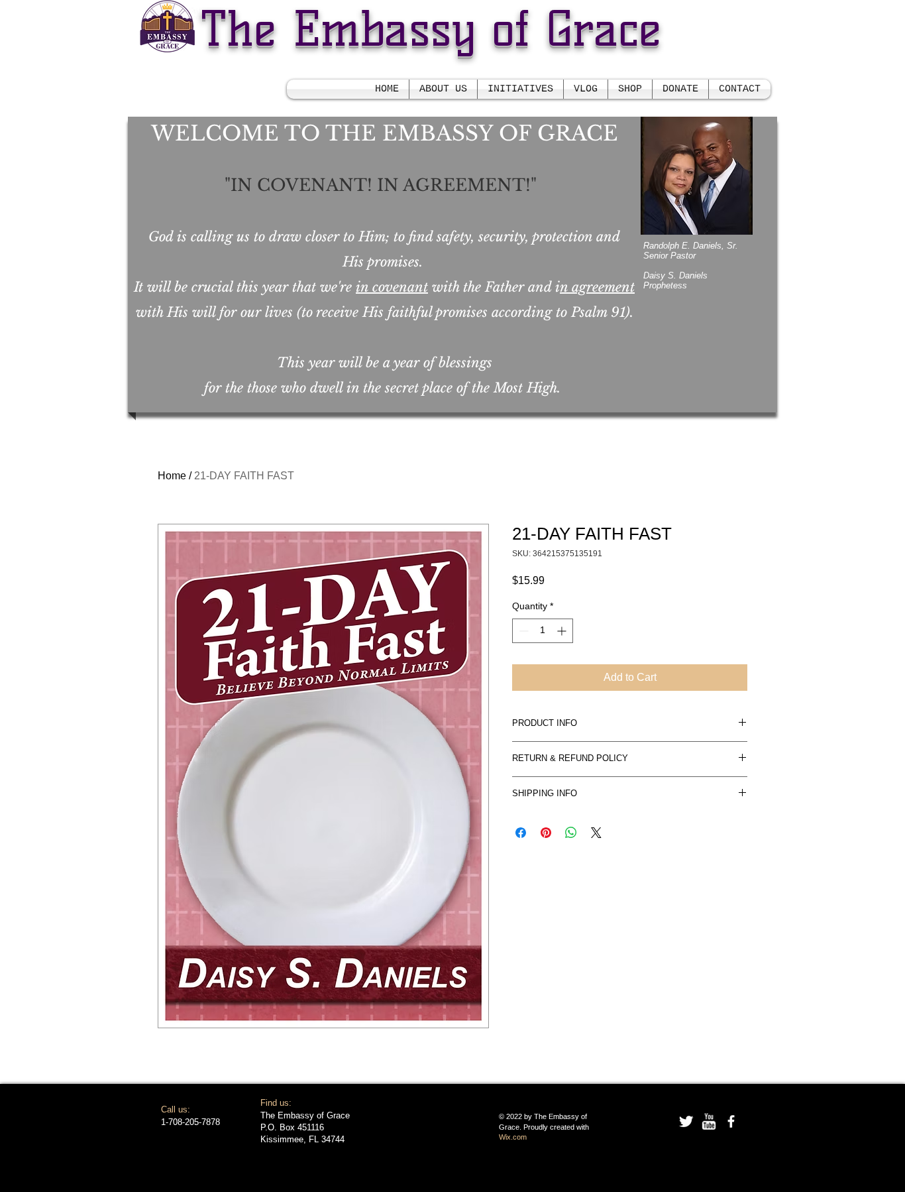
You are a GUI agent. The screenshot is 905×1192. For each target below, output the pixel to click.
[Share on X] (596, 833)
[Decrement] (522, 630)
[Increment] (563, 630)
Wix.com (513, 1137)
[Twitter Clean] (686, 1121)
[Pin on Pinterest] (546, 833)
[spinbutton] (543, 630)
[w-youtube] (708, 1121)
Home (172, 475)
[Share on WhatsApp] (571, 833)
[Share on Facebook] (521, 833)
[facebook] (731, 1121)
